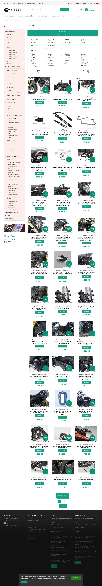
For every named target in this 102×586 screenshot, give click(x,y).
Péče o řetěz (11, 168)
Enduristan (88, 55)
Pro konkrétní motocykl (38, 49)
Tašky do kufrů (11, 77)
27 (66, 501)
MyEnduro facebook (11, 520)
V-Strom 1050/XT (12, 58)
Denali (55, 55)
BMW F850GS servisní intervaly (83, 541)
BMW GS (9, 34)
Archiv (54, 566)
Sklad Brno (10, 236)
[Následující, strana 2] (62, 501)
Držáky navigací (11, 110)
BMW (38, 55)
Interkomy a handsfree (13, 184)
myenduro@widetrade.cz (12, 518)
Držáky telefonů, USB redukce (14, 115)
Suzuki (8, 47)
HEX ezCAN (71, 57)
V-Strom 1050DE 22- (12, 52)
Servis (8, 159)
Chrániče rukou (11, 143)
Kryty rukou (38, 40)
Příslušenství (11, 112)
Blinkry (9, 137)
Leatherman (55, 60)
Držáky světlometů (12, 129)
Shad (71, 63)
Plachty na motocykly (13, 188)
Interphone (38, 59)
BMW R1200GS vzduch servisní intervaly (85, 551)
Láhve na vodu (11, 207)
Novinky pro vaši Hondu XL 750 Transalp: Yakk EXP (59, 542)
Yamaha (9, 37)
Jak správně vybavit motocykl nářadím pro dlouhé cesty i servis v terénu (61, 519)
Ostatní (38, 62)
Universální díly (10, 102)
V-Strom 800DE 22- (12, 50)
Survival (88, 63)
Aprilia (8, 61)
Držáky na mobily (12, 118)
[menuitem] (10, 16)
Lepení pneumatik (12, 164)
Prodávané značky (32, 534)
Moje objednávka (31, 527)
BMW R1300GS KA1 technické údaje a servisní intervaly (84, 519)
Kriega (38, 60)
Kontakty (70, 3)
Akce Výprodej (9, 219)
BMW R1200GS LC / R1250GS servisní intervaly (84, 530)
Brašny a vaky (10, 87)
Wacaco (88, 65)
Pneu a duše (38, 45)
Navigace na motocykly (13, 108)
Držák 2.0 (10, 120)
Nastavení (24, 581)
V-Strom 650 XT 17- (12, 54)
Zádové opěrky (11, 81)
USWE (71, 65)
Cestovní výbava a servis (12, 156)
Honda (8, 39)
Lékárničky (10, 186)
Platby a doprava (32, 531)
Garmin (38, 57)
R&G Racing (88, 62)
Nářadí (88, 44)
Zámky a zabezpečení (13, 194)
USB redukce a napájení (13, 122)
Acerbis (38, 54)
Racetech (38, 63)
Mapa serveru (31, 538)
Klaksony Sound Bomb (13, 135)
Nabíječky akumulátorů (13, 174)
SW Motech (38, 65)
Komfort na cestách (12, 140)
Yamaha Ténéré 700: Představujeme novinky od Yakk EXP (60, 530)
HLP (88, 57)
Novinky (7, 215)
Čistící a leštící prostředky (14, 162)
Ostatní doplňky (11, 85)
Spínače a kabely (12, 131)
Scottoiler (55, 63)
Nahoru (63, 506)
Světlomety (10, 125)
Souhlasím (75, 578)
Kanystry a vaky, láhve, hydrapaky (12, 197)
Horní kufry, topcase (12, 73)
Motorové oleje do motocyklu (14, 176)
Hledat (64, 9)
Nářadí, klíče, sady (11, 179)
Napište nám (30, 536)
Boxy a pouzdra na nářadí (13, 92)
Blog (91, 3)
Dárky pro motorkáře (11, 212)
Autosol (55, 54)
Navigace (9, 106)
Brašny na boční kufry (13, 79)
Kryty (88, 39)
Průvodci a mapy (12, 190)
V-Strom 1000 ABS (12, 56)
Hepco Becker (55, 57)
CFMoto (9, 63)
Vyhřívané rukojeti (12, 147)
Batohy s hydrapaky (12, 209)
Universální (55, 49)
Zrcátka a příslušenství (13, 149)
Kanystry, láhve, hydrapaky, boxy (14, 96)
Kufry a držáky (38, 39)
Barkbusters (71, 54)
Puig (71, 62)
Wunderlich (38, 66)
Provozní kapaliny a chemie (14, 170)
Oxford (55, 62)
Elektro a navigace (88, 40)
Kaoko (71, 59)
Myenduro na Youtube (12, 525)
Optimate (88, 60)
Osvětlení (55, 42)
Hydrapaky (10, 205)
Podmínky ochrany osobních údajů (36, 529)
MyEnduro (71, 60)
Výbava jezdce (11, 192)
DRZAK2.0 (71, 55)
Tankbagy (71, 39)
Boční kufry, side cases (13, 75)
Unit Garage (55, 65)
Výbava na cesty (11, 181)
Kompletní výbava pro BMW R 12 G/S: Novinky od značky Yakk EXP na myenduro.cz (61, 554)
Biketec (88, 54)
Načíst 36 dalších (62, 495)
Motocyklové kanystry (13, 201)
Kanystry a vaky (55, 44)
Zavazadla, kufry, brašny (12, 66)
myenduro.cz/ (10, 523)
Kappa (88, 59)
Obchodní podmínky (81, 3)
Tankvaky (9, 90)
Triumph (9, 45)
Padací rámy (55, 40)
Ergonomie (38, 42)
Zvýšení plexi (11, 151)
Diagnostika (10, 172)
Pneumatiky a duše (12, 166)
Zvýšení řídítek (11, 153)
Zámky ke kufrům (12, 83)
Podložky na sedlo (12, 145)
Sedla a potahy (71, 42)
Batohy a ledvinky (11, 99)
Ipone (55, 59)
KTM (8, 42)
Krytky (9, 133)
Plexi (71, 40)
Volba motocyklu (10, 31)
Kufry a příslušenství (12, 70)
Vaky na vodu (11, 203)
